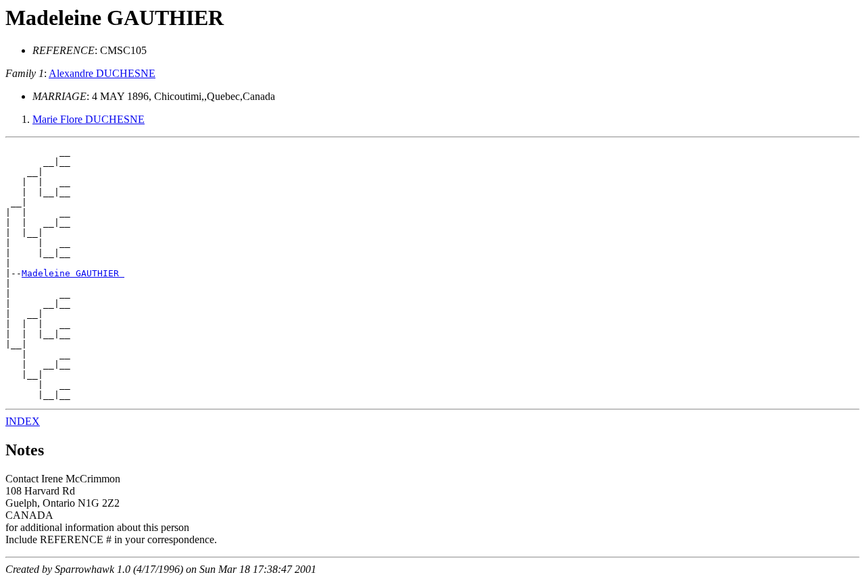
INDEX (22, 421)
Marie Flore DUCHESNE (88, 119)
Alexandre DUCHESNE (102, 73)
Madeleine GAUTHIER (73, 273)
